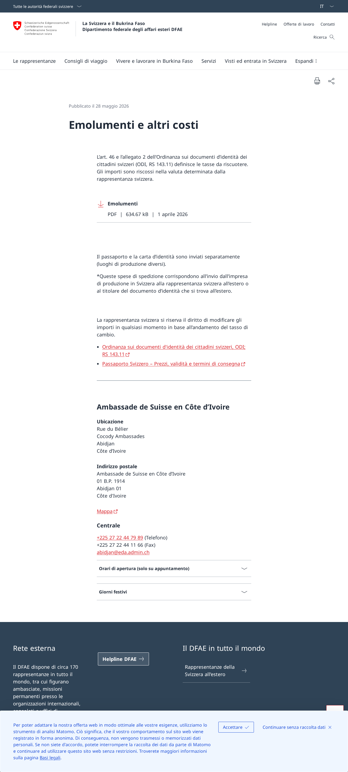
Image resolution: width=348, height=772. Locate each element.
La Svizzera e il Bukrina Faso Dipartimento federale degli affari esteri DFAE (132, 26)
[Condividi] (331, 80)
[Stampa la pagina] (317, 80)
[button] (34, 61)
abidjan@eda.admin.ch (123, 552)
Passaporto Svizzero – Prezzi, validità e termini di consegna (171, 363)
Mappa (105, 511)
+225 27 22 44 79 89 (120, 537)
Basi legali (50, 758)
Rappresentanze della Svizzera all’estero (210, 670)
